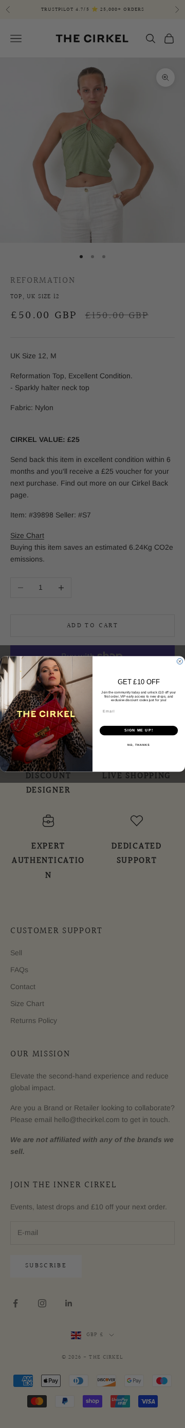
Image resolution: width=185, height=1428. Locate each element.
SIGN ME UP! (138, 730)
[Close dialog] (179, 661)
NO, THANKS (138, 744)
